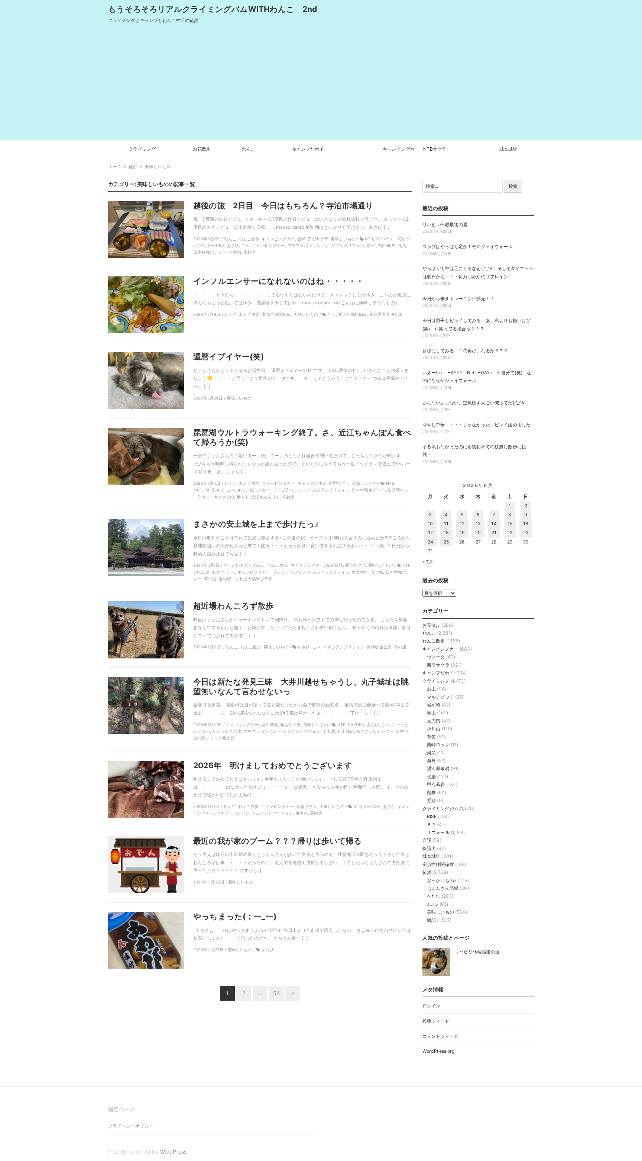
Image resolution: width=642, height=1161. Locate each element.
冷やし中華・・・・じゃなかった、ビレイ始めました (476, 424)
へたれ (433, 896)
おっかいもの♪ (441, 880)
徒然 (426, 872)
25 (446, 542)
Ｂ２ (431, 824)
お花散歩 (202, 149)
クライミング (142, 149)
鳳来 (431, 792)
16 (525, 523)
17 (430, 532)
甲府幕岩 (436, 784)
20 (478, 532)
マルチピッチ (440, 697)
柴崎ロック (438, 744)
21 (494, 532)
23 (526, 532)
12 (462, 523)
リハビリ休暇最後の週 (444, 224)
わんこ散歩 (433, 641)
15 (510, 523)
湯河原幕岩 (438, 768)
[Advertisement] (321, 84)
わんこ (248, 149)
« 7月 (428, 562)
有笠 (431, 737)
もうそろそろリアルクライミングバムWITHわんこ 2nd (212, 9)
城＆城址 (508, 149)
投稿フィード (436, 1021)
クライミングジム (440, 808)
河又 (431, 753)
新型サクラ (438, 665)
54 (276, 993)
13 (478, 523)
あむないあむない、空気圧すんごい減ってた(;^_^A (473, 402)
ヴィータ (436, 657)
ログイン (431, 1005)
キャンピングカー (440, 649)
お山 (431, 689)
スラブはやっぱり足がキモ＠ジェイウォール (467, 246)
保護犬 (429, 848)
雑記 (431, 920)
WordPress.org (438, 1051)
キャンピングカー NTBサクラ (414, 149)
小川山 (433, 728)
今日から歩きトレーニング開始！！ (458, 298)
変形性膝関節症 (438, 864)
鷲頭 (431, 800)
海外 (431, 760)
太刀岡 (433, 721)
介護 (426, 840)
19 (462, 532)
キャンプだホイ (308, 149)
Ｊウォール (438, 832)
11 (446, 523)
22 (509, 532)
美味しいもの (440, 912)
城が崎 (433, 705)
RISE (432, 816)
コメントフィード (440, 1036)
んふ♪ (432, 904)
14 (493, 523)
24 (430, 542)
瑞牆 (431, 776)
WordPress (173, 1151)
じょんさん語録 (442, 888)
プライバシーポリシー (130, 1126)
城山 (431, 712)
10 (430, 523)
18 (446, 532)
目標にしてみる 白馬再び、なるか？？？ (465, 350)
